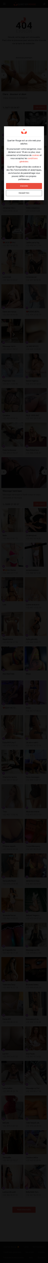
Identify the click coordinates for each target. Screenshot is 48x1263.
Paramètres (24, 193)
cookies (35, 155)
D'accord (24, 186)
